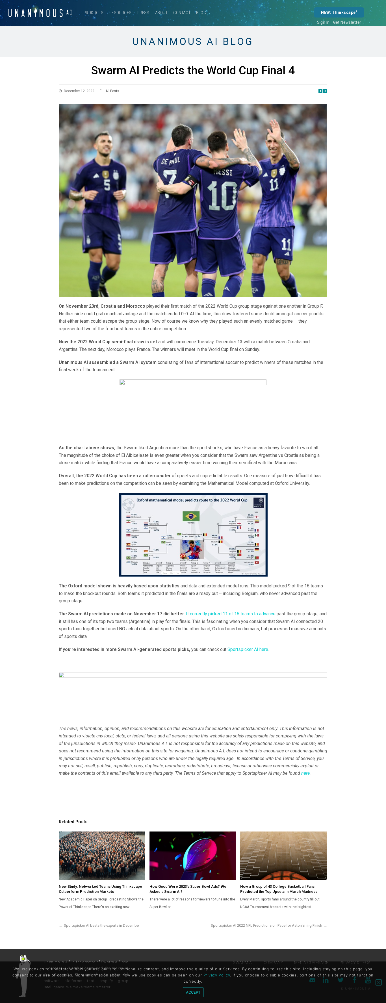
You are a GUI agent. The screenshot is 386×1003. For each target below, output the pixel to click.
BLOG (201, 12)
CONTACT (181, 12)
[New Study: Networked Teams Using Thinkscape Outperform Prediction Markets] (102, 856)
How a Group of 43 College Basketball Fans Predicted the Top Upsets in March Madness (278, 889)
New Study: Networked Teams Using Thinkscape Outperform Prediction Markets (100, 889)
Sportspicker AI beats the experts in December (102, 925)
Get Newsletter (347, 22)
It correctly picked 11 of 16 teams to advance (231, 613)
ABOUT (161, 12)
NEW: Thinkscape (339, 12)
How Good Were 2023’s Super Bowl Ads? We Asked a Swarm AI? (187, 889)
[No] (379, 982)
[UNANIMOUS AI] (40, 13)
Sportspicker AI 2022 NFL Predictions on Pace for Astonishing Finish (266, 925)
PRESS (143, 12)
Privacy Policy (216, 975)
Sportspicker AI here (247, 649)
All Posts (112, 91)
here (305, 773)
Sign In (323, 22)
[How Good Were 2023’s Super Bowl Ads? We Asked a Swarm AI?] (192, 856)
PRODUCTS (94, 12)
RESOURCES (120, 12)
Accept (193, 992)
